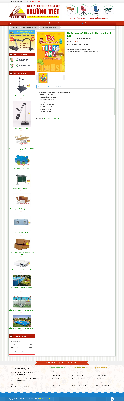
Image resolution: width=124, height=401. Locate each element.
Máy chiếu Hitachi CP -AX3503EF (21, 270)
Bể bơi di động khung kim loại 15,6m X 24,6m (22, 288)
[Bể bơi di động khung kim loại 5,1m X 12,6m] (22, 321)
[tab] (45, 86)
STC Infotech (46, 399)
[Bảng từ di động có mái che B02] (22, 180)
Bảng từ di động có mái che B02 (22, 188)
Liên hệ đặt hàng (24, 65)
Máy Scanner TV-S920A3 (22, 96)
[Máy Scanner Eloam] (22, 41)
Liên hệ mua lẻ (23, 59)
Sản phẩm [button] (57, 23)
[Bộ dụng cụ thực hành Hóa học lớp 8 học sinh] (22, 244)
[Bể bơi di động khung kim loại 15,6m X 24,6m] (22, 280)
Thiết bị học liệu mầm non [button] (72, 23)
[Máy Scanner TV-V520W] (22, 113)
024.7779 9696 (23, 67)
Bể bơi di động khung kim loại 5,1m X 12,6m (22, 328)
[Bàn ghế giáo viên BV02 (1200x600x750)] (22, 200)
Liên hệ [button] (86, 23)
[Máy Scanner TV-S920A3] (22, 85)
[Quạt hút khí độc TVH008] (22, 222)
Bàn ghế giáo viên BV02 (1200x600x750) (22, 209)
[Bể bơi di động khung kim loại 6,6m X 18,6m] (22, 301)
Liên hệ (22, 1)
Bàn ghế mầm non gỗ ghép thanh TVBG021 (22, 149)
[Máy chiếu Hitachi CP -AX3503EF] (22, 263)
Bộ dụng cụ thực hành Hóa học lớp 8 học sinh (22, 253)
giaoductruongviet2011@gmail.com (25, 387)
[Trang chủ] (12, 1)
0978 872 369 (23, 61)
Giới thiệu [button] (24, 23)
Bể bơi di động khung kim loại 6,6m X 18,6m (22, 310)
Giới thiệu (16, 1)
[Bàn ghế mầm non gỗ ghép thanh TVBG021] (22, 140)
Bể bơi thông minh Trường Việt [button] (41, 23)
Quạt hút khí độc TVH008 (22, 233)
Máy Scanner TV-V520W (22, 128)
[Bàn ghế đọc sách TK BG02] (22, 160)
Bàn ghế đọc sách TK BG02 (22, 168)
